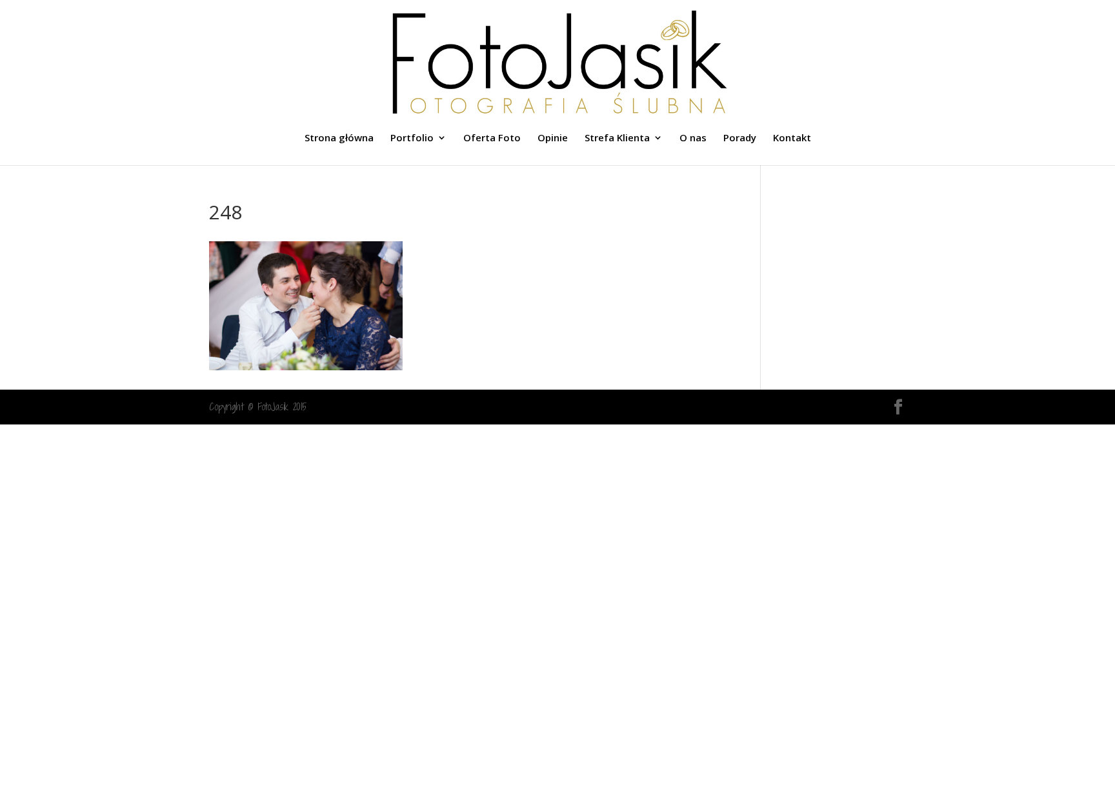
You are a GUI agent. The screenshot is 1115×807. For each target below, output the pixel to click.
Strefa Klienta (617, 138)
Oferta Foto (492, 138)
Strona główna (339, 138)
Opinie (552, 138)
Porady (739, 138)
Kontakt (792, 138)
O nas (693, 138)
